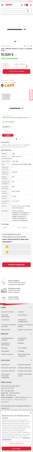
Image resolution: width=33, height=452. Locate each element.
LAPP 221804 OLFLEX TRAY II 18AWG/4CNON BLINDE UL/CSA (14, 118)
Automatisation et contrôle (7, 339)
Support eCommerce (25, 329)
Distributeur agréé (14, 288)
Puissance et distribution (5, 344)
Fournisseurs (22, 315)
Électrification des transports (24, 355)
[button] (15, 41)
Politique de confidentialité (23, 320)
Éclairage (4, 348)
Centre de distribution (5, 316)
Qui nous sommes (7, 312)
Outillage (21, 351)
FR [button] (29, 1)
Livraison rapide (13, 297)
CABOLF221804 (6, 116)
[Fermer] (31, 413)
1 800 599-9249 (14, 393)
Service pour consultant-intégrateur (5, 375)
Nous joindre (5, 329)
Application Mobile (24, 364)
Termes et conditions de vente (8, 325)
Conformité (5, 320)
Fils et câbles (22, 348)
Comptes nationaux (24, 368)
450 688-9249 (9, 391)
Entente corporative (25, 371)
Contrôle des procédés (22, 339)
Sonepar (21, 312)
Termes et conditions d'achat (25, 325)
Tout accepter (16, 448)
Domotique (5, 351)
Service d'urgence (13, 281)
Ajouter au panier (16, 71)
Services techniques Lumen (25, 375)
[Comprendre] (5, 69)
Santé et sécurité (7, 354)
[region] (16, 431)
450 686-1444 (11, 395)
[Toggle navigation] (2, 5)
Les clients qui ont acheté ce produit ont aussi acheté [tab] (6, 97)
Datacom (21, 343)
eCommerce (5, 364)
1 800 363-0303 (19, 397)
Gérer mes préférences (16, 443)
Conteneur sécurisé (8, 371)
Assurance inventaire (8, 368)
